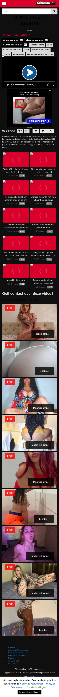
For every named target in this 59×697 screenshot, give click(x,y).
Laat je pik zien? (40, 445)
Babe (49, 44)
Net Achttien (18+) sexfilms (40, 54)
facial (26, 49)
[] (54, 11)
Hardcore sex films (40, 49)
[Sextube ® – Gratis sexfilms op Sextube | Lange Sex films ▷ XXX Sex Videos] (46, 3)
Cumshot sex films (15, 44)
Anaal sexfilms (13, 40)
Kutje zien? (42, 334)
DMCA (11, 658)
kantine (6, 54)
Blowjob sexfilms (37, 40)
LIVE (10, 308)
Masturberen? (41, 408)
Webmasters (13, 664)
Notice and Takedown (17, 655)
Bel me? (44, 371)
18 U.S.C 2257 (14, 661)
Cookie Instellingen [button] (36, 687)
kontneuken (18, 54)
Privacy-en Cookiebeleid (18, 653)
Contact (11, 647)
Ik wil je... (44, 519)
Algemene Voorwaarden (18, 650)
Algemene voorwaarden (31, 683)
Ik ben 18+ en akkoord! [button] (29, 692)
